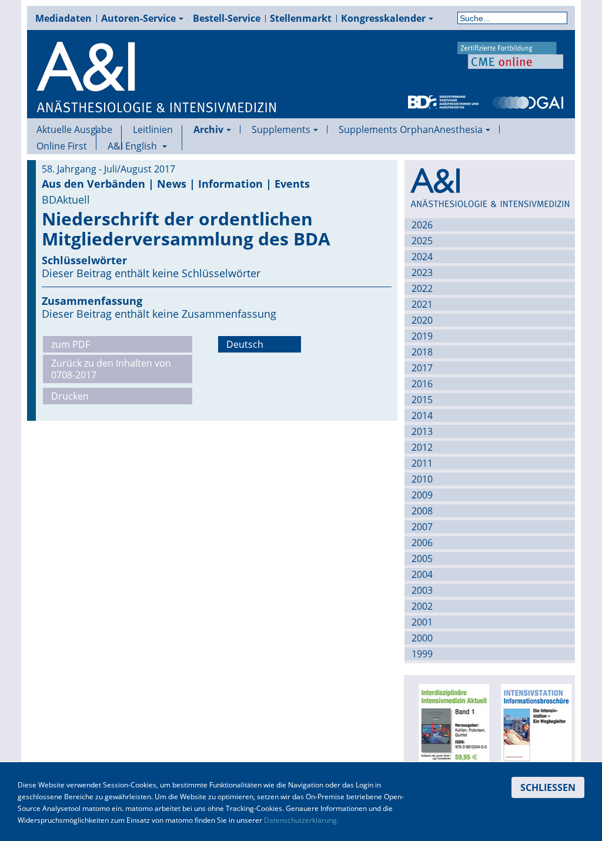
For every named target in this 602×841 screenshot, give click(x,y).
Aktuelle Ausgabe (74, 129)
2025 (422, 240)
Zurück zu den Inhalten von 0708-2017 (111, 369)
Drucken (70, 396)
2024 (422, 256)
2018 (422, 352)
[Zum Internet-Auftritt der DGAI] (528, 101)
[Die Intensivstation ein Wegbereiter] (534, 726)
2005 (422, 558)
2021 (422, 304)
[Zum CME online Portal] (510, 54)
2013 (422, 431)
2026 (422, 225)
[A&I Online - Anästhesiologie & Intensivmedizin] (156, 78)
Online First (61, 146)
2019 (422, 336)
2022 (422, 288)
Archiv (208, 129)
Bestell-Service (226, 18)
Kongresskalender (383, 18)
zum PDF (70, 344)
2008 (422, 511)
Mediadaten (63, 18)
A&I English (133, 146)
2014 (422, 415)
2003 (422, 590)
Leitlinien (153, 129)
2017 (422, 368)
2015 (422, 399)
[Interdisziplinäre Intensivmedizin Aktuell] (452, 726)
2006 (422, 542)
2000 (422, 638)
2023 (422, 272)
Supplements (281, 129)
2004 (422, 574)
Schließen (548, 787)
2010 (422, 479)
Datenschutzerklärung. (301, 820)
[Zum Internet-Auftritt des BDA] (443, 101)
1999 (422, 654)
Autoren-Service (138, 18)
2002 (422, 606)
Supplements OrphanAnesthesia (411, 129)
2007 (422, 526)
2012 (422, 447)
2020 (422, 320)
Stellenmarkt (301, 18)
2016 (422, 383)
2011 (422, 463)
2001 (422, 622)
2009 (422, 495)
